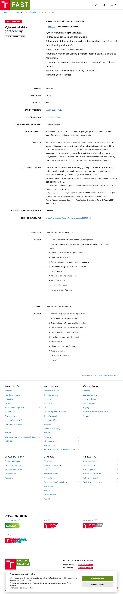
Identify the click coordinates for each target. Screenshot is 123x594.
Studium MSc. (10, 412)
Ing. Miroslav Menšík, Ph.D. (108, 375)
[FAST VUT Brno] (15, 5)
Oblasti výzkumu (89, 403)
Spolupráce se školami (14, 469)
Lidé (45, 469)
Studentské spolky (51, 416)
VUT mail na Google (94, 478)
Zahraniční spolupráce (14, 465)
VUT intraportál (92, 469)
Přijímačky (9, 399)
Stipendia (47, 424)
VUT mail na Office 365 (95, 473)
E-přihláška (12, 441)
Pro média (48, 478)
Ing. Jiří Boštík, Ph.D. (54, 110)
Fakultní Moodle (92, 465)
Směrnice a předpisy (52, 428)
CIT (95, 375)
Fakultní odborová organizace (58, 482)
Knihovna (50, 437)
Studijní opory (52, 445)
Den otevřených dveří (13, 420)
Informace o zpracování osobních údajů (22, 437)
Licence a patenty (90, 395)
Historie (47, 490)
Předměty (33, 12)
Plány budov (48, 461)
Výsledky (86, 416)
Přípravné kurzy (11, 416)
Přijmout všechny (97, 578)
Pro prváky (48, 399)
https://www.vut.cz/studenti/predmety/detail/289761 (67, 218)
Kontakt (8, 433)
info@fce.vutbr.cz (85, 568)
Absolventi (9, 478)
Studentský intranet (94, 461)
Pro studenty (18, 12)
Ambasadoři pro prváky (17, 407)
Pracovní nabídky (50, 420)
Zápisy (7, 403)
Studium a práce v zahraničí (55, 412)
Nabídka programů (12, 395)
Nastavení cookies (97, 584)
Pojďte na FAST (11, 391)
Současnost (48, 486)
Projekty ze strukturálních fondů (95, 412)
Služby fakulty (10, 474)
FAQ (6, 428)
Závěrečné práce (53, 441)
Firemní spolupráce (12, 461)
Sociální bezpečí (50, 495)
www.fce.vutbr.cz (85, 565)
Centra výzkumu (89, 399)
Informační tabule (51, 474)
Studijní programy (51, 395)
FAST (5, 12)
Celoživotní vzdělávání (13, 424)
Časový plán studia (51, 391)
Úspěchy (86, 391)
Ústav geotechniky (53, 117)
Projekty (86, 407)
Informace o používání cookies (21, 588)
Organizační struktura (52, 465)
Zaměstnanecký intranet (95, 482)
